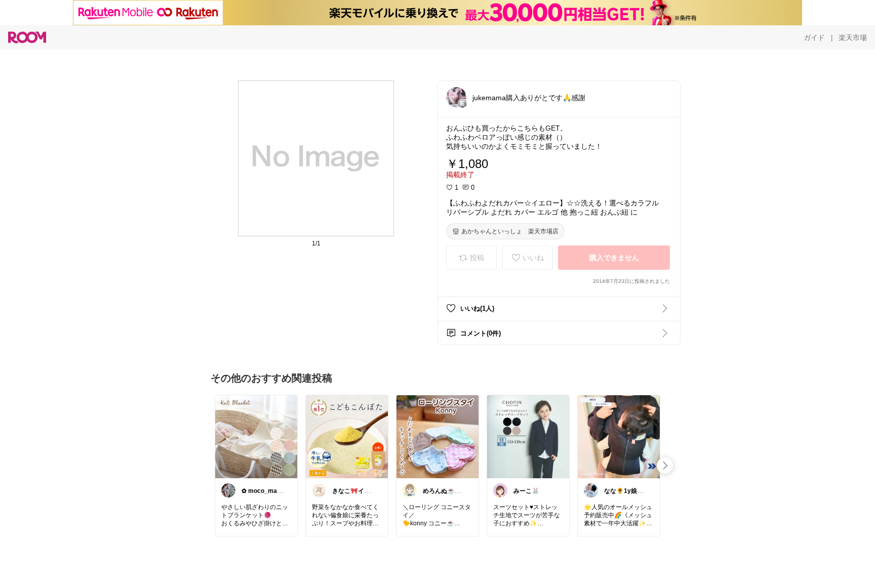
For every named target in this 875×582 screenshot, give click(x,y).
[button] (456, 97)
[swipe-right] (665, 466)
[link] (256, 436)
